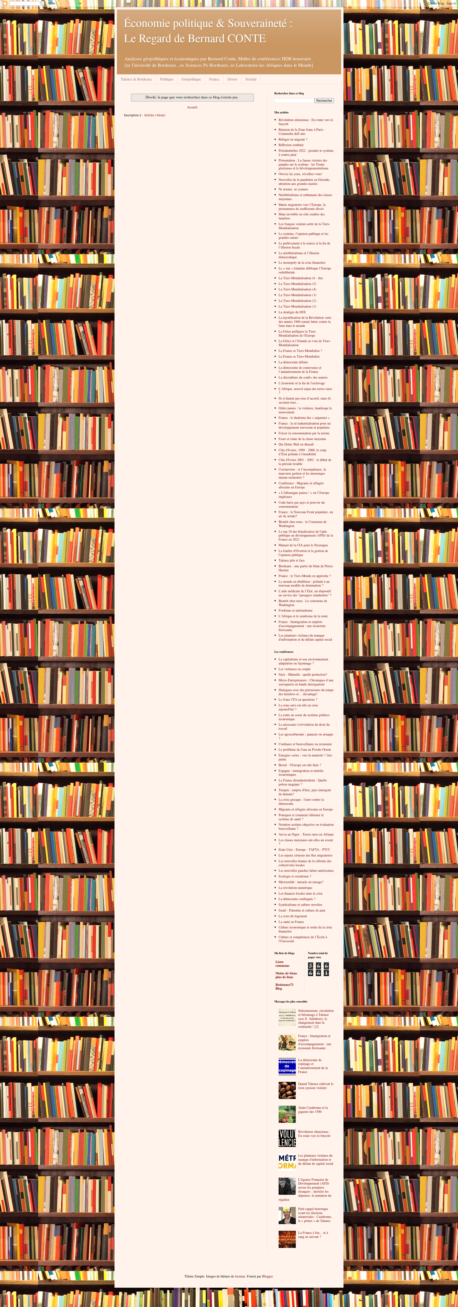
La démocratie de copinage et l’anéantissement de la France (313, 1066)
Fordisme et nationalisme (295, 610)
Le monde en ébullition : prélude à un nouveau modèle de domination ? (304, 583)
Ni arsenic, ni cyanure (293, 189)
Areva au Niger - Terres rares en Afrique (306, 834)
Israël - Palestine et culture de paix (302, 910)
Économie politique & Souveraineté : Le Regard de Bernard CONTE (208, 30)
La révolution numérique (295, 887)
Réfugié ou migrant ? (293, 139)
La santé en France (291, 921)
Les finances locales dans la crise (301, 893)
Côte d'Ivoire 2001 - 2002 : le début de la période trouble (305, 461)
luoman (240, 1276)
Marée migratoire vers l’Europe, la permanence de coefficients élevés (302, 206)
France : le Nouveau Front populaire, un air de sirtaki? (306, 514)
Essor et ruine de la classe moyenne (302, 438)
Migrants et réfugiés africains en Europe (306, 809)
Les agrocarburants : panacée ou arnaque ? (306, 736)
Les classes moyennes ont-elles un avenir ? (306, 842)
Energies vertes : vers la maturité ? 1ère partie (305, 757)
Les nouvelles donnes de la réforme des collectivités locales (305, 863)
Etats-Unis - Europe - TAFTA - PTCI (304, 849)
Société (250, 78)
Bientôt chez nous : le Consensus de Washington (303, 523)
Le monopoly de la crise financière (302, 262)
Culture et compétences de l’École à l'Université (303, 939)
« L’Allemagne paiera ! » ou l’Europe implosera (304, 494)
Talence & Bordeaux (136, 78)
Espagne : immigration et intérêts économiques (301, 772)
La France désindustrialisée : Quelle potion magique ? (303, 782)
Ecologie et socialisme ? (295, 876)
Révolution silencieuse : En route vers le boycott (306, 121)
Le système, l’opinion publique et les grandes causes (303, 235)
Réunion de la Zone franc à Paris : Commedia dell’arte (302, 131)
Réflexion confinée (291, 144)
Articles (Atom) (154, 115)
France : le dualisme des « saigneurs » (304, 417)
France (214, 78)
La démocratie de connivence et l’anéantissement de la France (300, 369)
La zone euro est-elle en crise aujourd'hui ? (298, 707)
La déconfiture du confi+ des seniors (303, 377)
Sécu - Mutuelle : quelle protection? (303, 674)
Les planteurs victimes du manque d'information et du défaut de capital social (315, 1159)
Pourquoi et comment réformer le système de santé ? (301, 817)
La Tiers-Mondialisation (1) (297, 306)
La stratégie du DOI (292, 312)
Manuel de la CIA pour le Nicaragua (303, 545)
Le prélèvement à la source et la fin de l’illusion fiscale (304, 245)
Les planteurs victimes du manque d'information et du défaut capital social (305, 637)
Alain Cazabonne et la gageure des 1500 (313, 1109)
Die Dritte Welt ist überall (296, 444)
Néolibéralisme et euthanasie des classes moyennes (305, 197)
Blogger (267, 1276)
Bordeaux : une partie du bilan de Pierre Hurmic (306, 568)
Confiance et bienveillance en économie (305, 744)
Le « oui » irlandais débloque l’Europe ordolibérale (305, 270)
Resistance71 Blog (285, 986)
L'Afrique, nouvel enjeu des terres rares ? (305, 390)
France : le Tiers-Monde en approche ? (305, 575)
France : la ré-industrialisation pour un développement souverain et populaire (305, 425)
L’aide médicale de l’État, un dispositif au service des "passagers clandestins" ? (305, 593)
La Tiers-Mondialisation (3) (297, 295)
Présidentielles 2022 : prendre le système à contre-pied (306, 152)
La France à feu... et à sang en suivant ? (313, 1234)
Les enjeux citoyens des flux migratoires (306, 855)
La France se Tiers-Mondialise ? (300, 350)
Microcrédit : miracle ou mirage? (301, 882)
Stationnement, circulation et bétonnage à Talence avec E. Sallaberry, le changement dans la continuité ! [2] (316, 1018)
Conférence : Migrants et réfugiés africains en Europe (301, 485)
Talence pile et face (292, 560)
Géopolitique (191, 78)
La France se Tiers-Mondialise (299, 356)
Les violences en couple (295, 669)
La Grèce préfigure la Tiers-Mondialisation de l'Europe (298, 333)
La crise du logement (293, 916)
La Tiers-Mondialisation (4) (297, 289)
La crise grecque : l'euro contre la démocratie (301, 801)
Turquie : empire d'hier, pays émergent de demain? (305, 792)
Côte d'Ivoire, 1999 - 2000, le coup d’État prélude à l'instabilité (302, 452)
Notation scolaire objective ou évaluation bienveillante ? (306, 826)
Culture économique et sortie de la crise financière (305, 929)
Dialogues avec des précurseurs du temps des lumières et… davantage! (306, 692)
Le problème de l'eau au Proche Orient (305, 749)
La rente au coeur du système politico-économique (304, 717)
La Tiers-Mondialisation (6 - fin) (301, 278)
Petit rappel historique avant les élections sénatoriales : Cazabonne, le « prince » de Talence (315, 1214)
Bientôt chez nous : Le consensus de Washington (303, 602)
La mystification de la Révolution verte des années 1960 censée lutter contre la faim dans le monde (305, 321)
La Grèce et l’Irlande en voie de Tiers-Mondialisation (305, 343)
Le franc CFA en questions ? (298, 699)
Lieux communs (282, 963)
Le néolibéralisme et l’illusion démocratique (299, 255)
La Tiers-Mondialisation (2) (297, 300)
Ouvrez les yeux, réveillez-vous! (300, 174)
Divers (232, 78)
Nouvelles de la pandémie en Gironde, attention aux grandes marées (304, 181)
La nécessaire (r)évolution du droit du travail (304, 726)
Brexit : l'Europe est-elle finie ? (300, 765)
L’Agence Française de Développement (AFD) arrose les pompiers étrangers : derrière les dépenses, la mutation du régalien (305, 1189)
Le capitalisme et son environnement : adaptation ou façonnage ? (304, 661)
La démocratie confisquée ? (297, 899)
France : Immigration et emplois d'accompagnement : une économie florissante (302, 625)
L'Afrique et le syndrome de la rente (303, 616)
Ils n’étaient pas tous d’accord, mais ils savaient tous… (305, 400)
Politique (166, 78)
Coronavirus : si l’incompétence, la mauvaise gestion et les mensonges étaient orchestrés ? (302, 473)
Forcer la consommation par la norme (304, 433)
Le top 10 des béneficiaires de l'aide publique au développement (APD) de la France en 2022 (306, 535)
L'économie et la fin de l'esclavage (302, 383)
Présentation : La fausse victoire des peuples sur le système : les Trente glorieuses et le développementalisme (303, 164)
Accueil (192, 107)
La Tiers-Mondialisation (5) (297, 283)
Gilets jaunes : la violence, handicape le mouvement (305, 410)
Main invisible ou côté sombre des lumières (302, 216)
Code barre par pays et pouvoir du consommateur (302, 504)
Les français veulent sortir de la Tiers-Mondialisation (304, 226)
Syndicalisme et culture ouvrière (300, 904)
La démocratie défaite (293, 362)
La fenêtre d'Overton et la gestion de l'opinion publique (303, 552)
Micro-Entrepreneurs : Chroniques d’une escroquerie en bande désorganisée (306, 682)
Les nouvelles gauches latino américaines (306, 870)
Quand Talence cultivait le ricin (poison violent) (315, 1085)
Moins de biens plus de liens (286, 975)
